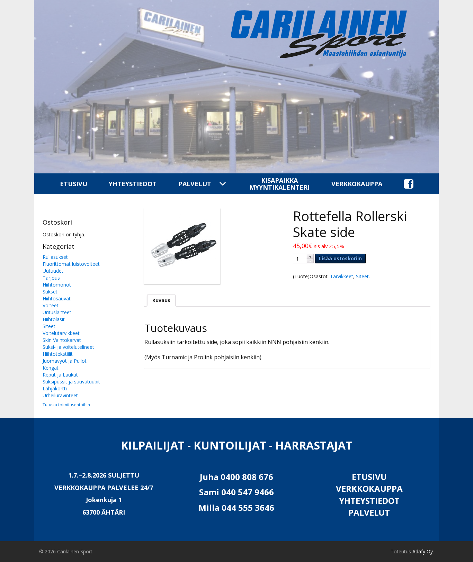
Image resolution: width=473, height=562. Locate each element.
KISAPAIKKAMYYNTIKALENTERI (279, 183)
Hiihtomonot (57, 284)
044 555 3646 (248, 507)
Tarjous (51, 277)
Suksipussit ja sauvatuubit (71, 381)
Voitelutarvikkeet (61, 333)
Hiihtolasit (54, 319)
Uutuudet (53, 271)
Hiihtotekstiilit (58, 354)
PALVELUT (194, 184)
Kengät (51, 367)
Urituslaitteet (57, 312)
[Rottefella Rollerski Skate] (213, 246)
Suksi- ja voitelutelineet (68, 347)
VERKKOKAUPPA (356, 184)
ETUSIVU (73, 184)
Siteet (49, 326)
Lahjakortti (55, 388)
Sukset (50, 291)
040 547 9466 (247, 492)
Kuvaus (161, 300)
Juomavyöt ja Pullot (65, 360)
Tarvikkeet (341, 276)
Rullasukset (55, 257)
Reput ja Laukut (60, 374)
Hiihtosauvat (57, 298)
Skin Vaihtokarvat (62, 340)
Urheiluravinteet (60, 395)
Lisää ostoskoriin (340, 258)
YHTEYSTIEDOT (133, 184)
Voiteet (51, 305)
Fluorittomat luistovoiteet (71, 264)
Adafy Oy (422, 551)
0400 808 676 (247, 476)
